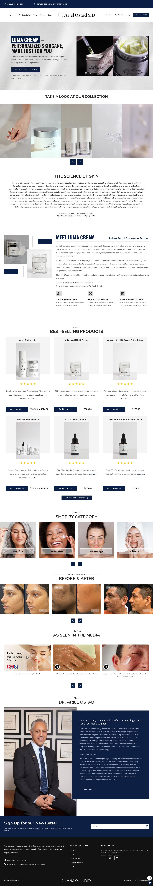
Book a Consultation (140, 15)
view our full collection (75, 498)
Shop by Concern (39, 15)
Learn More (32, 399)
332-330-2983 (18, 4)
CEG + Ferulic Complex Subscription (125, 419)
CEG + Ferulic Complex (76, 419)
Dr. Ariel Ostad (120, 15)
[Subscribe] (146, 826)
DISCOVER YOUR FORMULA (26, 70)
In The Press (108, 15)
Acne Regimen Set (28, 340)
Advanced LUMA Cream (76, 340)
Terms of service (143, 880)
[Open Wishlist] (150, 883)
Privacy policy (128, 880)
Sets (73, 866)
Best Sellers (75, 858)
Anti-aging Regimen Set (28, 419)
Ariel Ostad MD (15, 880)
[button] (130, 15)
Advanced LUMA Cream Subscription (125, 340)
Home (73, 850)
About (17, 15)
